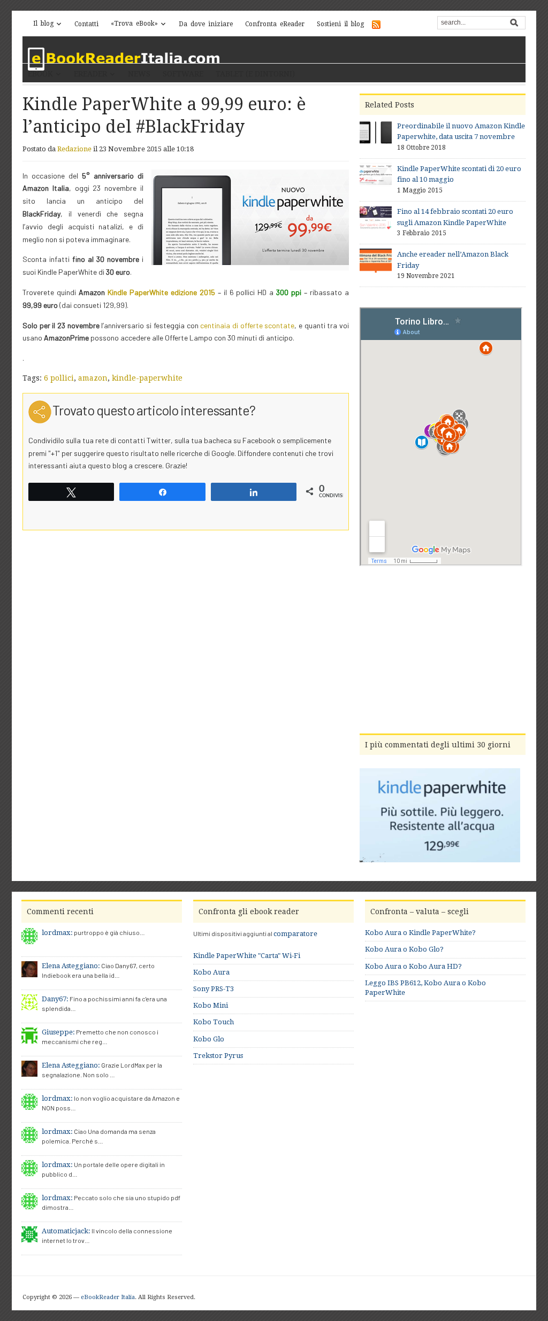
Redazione (74, 149)
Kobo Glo (208, 1039)
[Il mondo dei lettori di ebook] (124, 59)
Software (183, 73)
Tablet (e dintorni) (255, 73)
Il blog (43, 23)
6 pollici (59, 378)
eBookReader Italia (108, 1297)
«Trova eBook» (134, 23)
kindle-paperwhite (147, 378)
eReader (90, 73)
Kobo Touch (213, 1022)
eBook (40, 73)
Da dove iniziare (206, 24)
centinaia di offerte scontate (247, 325)
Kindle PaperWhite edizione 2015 (161, 292)
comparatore (295, 934)
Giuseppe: (58, 1032)
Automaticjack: (66, 1231)
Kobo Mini (210, 1005)
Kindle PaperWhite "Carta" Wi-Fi (246, 956)
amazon (93, 378)
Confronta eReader (275, 24)
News (139, 73)
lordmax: (57, 933)
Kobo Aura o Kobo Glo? (404, 949)
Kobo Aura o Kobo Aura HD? (413, 966)
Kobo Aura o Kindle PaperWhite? (420, 933)
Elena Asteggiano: (71, 966)
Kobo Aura (211, 972)
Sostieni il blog (340, 24)
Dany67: (55, 999)
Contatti (86, 24)
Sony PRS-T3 (213, 989)
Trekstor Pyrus (218, 1056)
